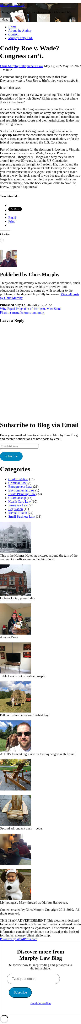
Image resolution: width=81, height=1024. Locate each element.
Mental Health (17, 512)
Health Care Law (19, 501)
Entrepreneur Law (31, 66)
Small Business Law (21, 516)
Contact (13, 34)
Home (12, 27)
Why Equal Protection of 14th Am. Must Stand (30, 308)
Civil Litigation (18, 479)
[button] (40, 541)
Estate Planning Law (22, 494)
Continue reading (41, 1003)
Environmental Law (21, 490)
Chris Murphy (9, 66)
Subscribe (11, 456)
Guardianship (17, 498)
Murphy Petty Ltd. (20, 38)
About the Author (19, 30)
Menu (5, 19)
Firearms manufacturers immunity (22, 312)
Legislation (15, 509)
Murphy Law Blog (12, 5)
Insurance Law (18, 505)
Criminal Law (17, 483)
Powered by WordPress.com (18, 939)
